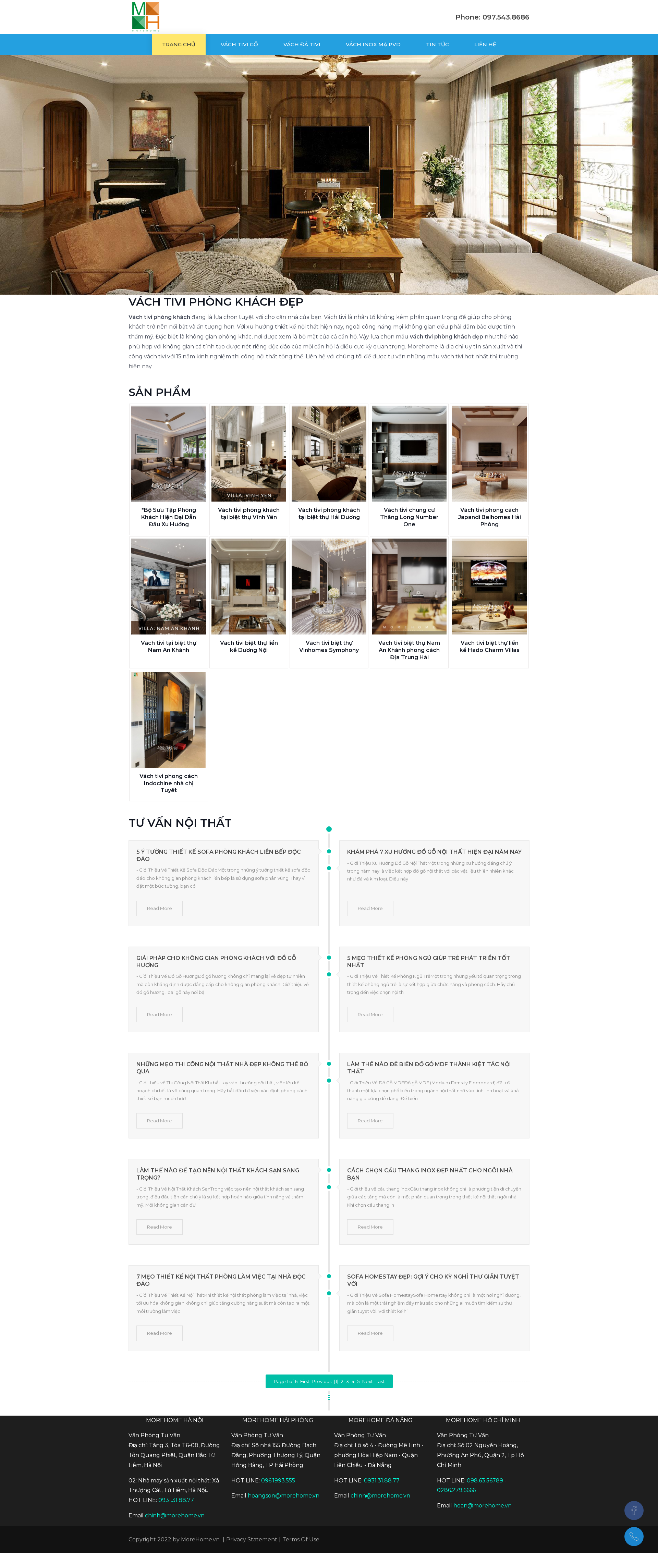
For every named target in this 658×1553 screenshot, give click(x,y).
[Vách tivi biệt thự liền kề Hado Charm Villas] (489, 586)
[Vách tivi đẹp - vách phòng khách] (146, 17)
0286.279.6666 (456, 1490)
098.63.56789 (485, 1480)
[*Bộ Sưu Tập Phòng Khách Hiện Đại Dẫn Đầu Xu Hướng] (168, 454)
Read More (159, 908)
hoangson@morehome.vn (283, 1495)
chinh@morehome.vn (175, 1515)
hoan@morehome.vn (482, 1505)
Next (367, 1381)
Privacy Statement (251, 1539)
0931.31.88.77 (176, 1500)
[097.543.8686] (634, 1536)
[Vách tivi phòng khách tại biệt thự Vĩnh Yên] (248, 454)
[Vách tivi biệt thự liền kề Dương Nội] (248, 586)
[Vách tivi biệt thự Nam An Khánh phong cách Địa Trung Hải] (409, 586)
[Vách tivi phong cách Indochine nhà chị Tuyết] (168, 720)
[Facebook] (634, 1510)
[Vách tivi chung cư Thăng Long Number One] (409, 454)
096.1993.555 (278, 1480)
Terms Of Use (300, 1539)
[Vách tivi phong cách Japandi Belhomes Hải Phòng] (489, 454)
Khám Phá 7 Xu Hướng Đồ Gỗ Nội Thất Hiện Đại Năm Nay (434, 852)
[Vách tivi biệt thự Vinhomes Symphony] (329, 586)
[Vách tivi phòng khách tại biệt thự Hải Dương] (329, 454)
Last (380, 1381)
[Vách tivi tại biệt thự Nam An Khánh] (168, 586)
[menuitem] (179, 44)
